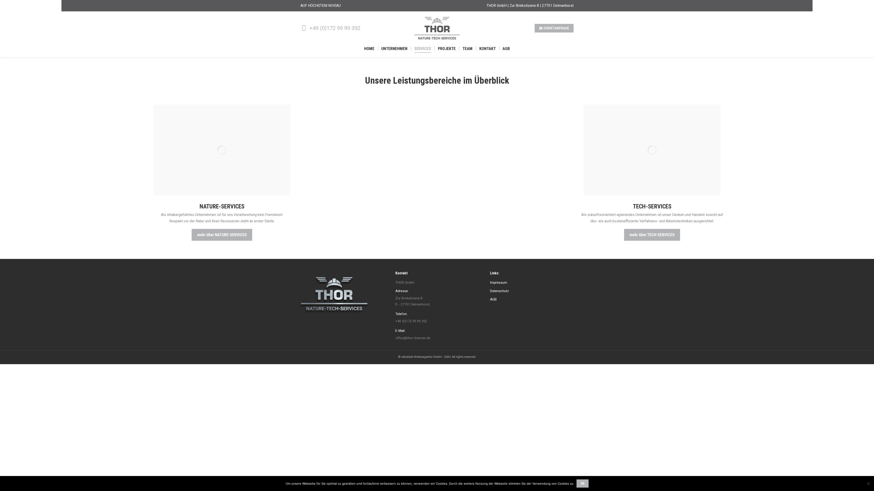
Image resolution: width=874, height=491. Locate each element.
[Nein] (868, 483)
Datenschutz (499, 291)
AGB (493, 299)
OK (582, 483)
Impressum (498, 283)
